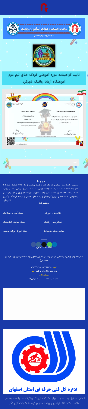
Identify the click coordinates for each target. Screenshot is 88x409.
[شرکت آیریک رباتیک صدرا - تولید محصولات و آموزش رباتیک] (44, 7)
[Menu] (82, 7)
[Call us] (49, 244)
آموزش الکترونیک (11, 222)
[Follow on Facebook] (33, 244)
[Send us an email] (43, 244)
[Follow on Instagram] (38, 244)
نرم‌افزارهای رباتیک (53, 222)
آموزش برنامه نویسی (13, 231)
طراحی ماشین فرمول (54, 231)
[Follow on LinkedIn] (54, 244)
